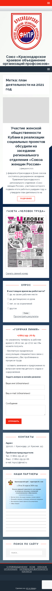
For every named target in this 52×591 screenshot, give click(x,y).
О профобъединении (17, 567)
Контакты (27, 571)
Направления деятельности (33, 569)
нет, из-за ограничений (21, 304)
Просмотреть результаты (26, 316)
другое (13, 308)
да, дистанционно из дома (22, 299)
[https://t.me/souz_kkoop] (4, 8)
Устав (32, 567)
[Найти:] (26, 552)
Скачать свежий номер (17, 273)
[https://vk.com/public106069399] (10, 8)
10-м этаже (30, 588)
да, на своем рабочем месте (23, 294)
